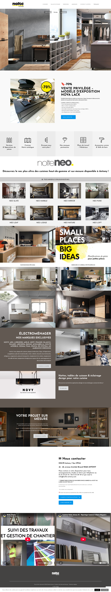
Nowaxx (66, 584)
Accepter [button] (97, 589)
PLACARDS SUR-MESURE (54, 56)
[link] (32, 101)
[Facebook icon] (53, 586)
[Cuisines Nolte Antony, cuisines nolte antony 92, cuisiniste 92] (18, 4)
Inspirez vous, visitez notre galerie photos (45, 60)
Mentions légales (73, 584)
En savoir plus (105, 589)
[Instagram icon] (56, 586)
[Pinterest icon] (54, 586)
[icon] (57, 586)
